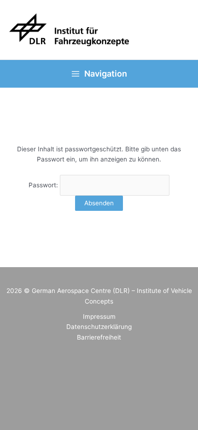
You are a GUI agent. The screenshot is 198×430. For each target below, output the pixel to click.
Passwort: (44, 185)
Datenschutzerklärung (99, 326)
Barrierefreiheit (99, 337)
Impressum (99, 316)
